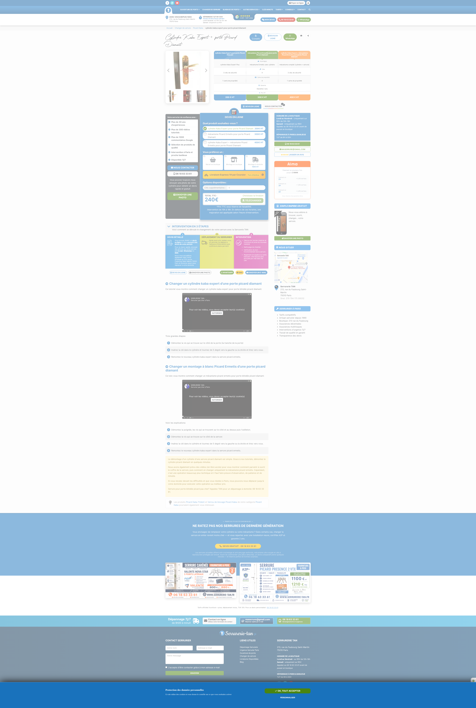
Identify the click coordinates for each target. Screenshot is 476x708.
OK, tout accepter (288, 691)
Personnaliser (287, 697)
